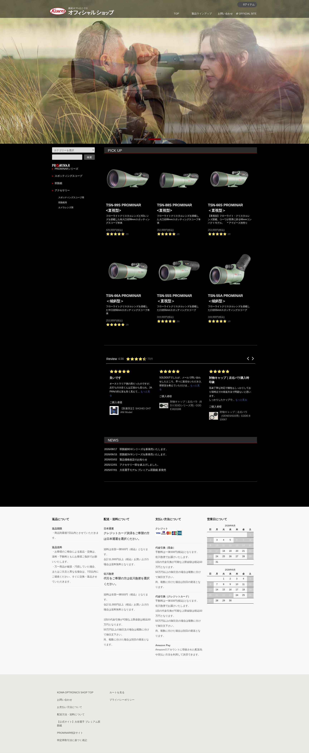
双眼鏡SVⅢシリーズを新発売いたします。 (144, 454)
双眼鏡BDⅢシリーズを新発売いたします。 (144, 449)
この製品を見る (74, 135)
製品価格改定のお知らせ (133, 459)
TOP (176, 13)
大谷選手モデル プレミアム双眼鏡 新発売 (143, 469)
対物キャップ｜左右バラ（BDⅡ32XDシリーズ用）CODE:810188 (136, 405)
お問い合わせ (225, 13)
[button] (248, 358)
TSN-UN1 (225, 404)
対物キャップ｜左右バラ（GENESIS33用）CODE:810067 (185, 416)
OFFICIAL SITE (247, 13)
